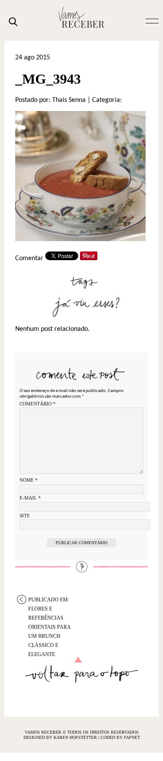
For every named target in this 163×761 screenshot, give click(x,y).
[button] (152, 20)
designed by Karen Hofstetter (60, 737)
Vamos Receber (81, 17)
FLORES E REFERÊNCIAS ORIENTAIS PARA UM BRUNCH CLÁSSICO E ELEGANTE (49, 600)
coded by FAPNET (120, 737)
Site (25, 515)
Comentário (38, 403)
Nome (29, 480)
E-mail (30, 497)
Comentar (29, 258)
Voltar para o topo (81, 670)
